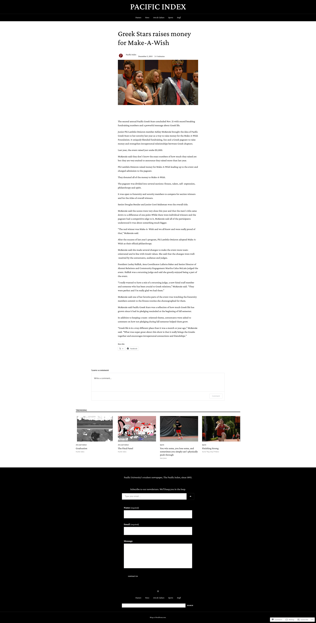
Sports (162, 445)
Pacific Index (158, 6)
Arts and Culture (81, 445)
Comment (216, 396)
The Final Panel (125, 448)
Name (131, 507)
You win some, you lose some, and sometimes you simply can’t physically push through (179, 451)
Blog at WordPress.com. (158, 617)
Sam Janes (163, 458)
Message (128, 541)
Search (190, 605)
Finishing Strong (210, 448)
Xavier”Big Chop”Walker (210, 452)
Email (131, 524)
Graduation (81, 448)
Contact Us (133, 576)
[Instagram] (158, 591)
